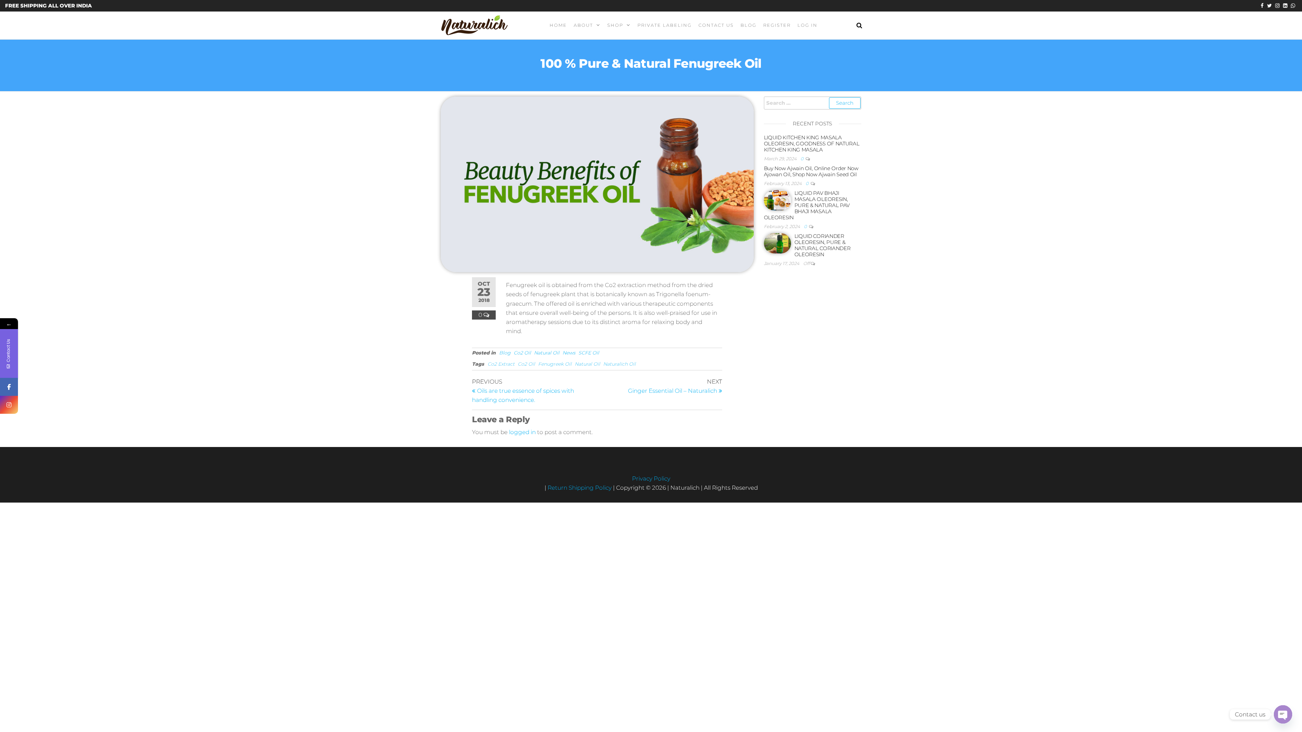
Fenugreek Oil (555, 364)
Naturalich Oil (619, 364)
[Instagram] (9, 405)
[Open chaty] (1283, 714)
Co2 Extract (501, 364)
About (583, 25)
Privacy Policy (651, 478)
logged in (522, 432)
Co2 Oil (522, 353)
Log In (807, 25)
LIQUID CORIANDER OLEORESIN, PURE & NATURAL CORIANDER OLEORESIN (822, 245)
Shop (615, 25)
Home (558, 25)
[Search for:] (813, 103)
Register (777, 25)
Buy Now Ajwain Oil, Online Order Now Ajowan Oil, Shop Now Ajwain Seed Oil (811, 171)
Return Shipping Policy (580, 487)
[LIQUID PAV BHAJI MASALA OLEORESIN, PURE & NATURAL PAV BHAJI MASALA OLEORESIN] (777, 200)
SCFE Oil (588, 353)
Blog (748, 25)
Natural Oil (546, 353)
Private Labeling (664, 25)
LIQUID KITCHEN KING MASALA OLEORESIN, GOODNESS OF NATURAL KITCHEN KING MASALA (812, 143)
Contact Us (716, 25)
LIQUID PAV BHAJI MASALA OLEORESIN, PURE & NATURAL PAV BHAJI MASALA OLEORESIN (807, 205)
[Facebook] (9, 387)
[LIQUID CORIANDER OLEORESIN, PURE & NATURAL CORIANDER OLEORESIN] (777, 243)
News (569, 353)
